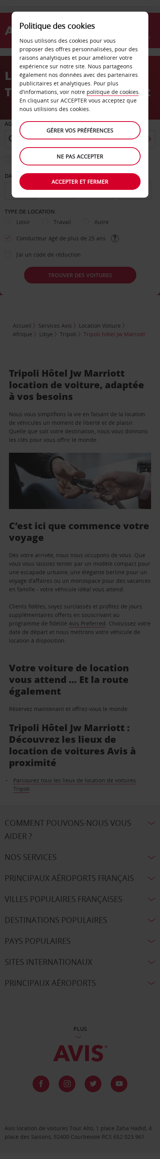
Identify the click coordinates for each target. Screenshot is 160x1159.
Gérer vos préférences (80, 130)
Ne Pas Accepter (80, 156)
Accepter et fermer (80, 181)
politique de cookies (113, 92)
